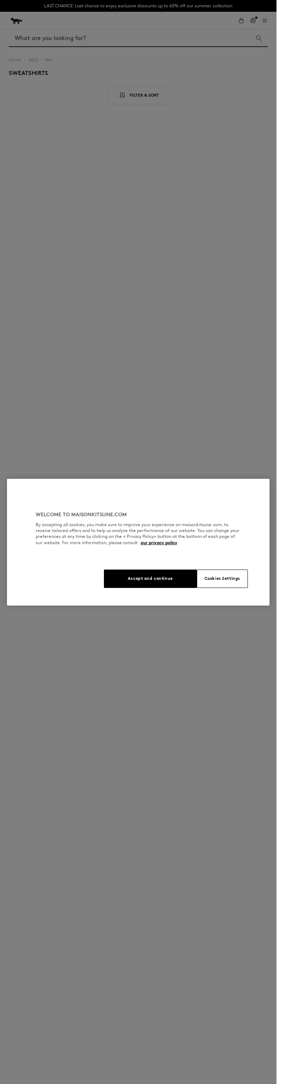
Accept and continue (150, 578)
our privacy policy (159, 542)
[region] (138, 542)
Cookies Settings (222, 578)
